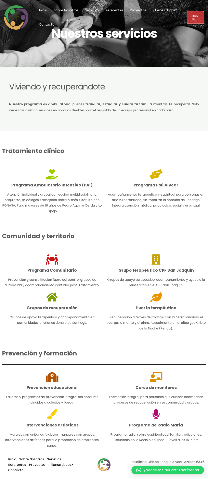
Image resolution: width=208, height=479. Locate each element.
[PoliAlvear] (16, 17)
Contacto (46, 24)
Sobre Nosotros (66, 10)
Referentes (114, 10)
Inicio (43, 10)
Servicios (92, 10)
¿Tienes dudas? (165, 10)
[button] (195, 17)
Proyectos (138, 10)
